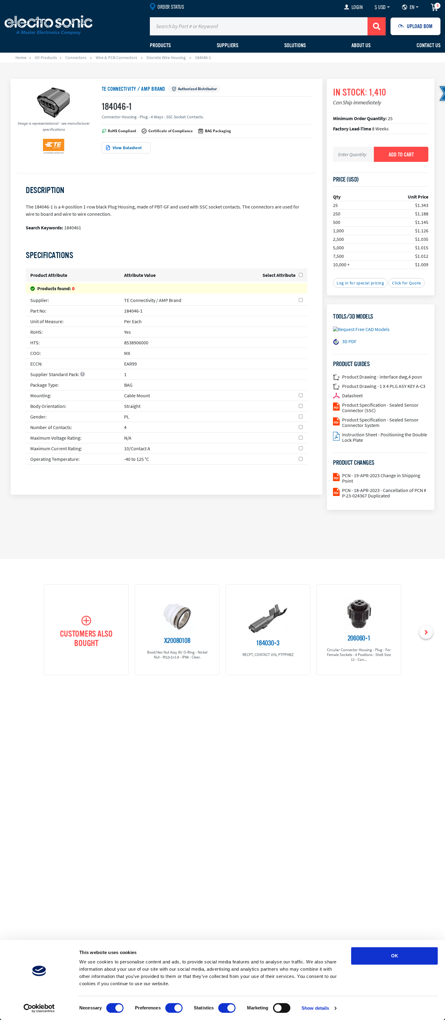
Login (357, 7)
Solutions (295, 45)
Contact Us (428, 45)
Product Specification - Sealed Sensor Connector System (380, 422)
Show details (315, 1008)
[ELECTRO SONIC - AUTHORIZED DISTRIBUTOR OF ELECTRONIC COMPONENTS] (48, 25)
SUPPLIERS (227, 45)
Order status (170, 7)
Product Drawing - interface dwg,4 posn (382, 377)
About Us (361, 45)
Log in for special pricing (360, 283)
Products (160, 45)
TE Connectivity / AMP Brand (133, 89)
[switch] (174, 1008)
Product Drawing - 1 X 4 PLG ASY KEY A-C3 (383, 386)
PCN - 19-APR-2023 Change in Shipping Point (381, 478)
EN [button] (412, 7)
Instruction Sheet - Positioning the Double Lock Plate (384, 437)
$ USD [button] (380, 7)
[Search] (377, 26)
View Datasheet (127, 147)
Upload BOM (420, 26)
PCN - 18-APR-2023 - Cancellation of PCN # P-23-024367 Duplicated (384, 493)
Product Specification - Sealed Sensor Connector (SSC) (380, 407)
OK (394, 955)
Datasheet (352, 395)
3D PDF (349, 341)
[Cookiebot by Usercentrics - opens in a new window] (39, 1008)
